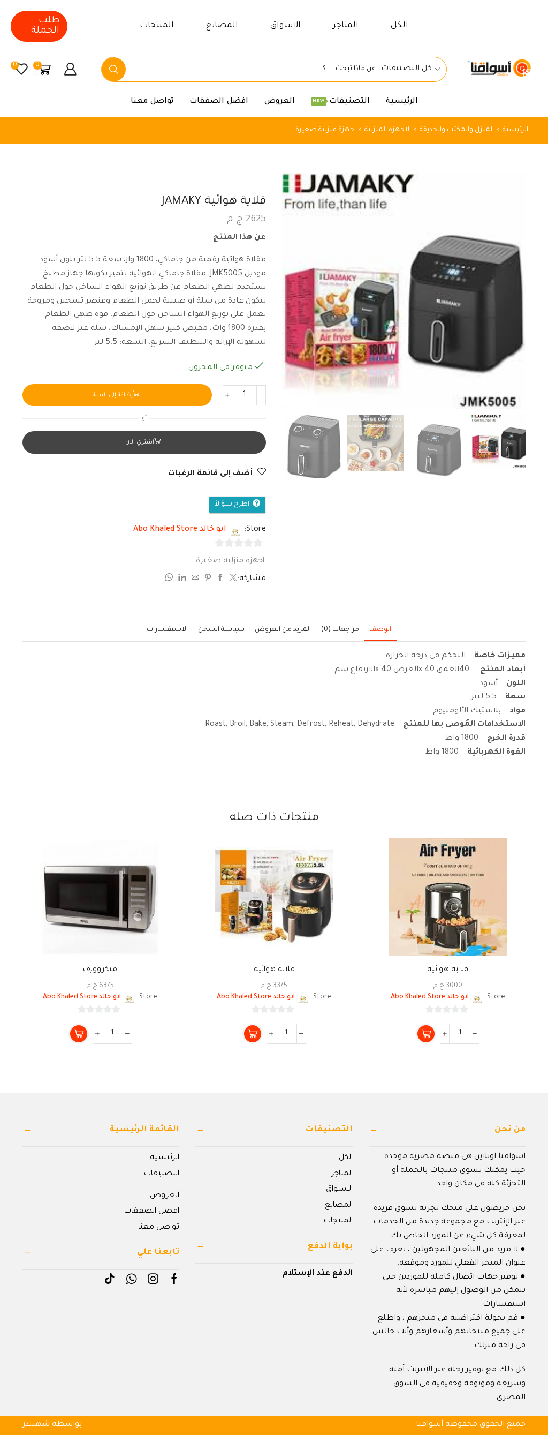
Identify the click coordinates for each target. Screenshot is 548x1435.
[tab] (380, 630)
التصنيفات (341, 101)
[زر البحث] (114, 69)
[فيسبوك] (220, 579)
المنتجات (157, 26)
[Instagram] (153, 1278)
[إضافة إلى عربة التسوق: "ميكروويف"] (78, 1034)
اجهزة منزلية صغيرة (325, 130)
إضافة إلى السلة (113, 395)
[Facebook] (174, 1278)
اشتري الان (139, 442)
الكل (399, 26)
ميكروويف (100, 970)
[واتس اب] (170, 579)
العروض (279, 101)
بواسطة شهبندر (52, 1425)
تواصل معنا (152, 101)
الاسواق (285, 26)
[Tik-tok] (109, 1278)
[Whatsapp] (131, 1278)
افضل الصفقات (218, 101)
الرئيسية (402, 101)
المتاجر (346, 26)
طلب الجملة (45, 26)
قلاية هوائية (447, 970)
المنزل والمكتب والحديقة (457, 130)
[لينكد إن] (182, 579)
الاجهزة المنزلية (387, 130)
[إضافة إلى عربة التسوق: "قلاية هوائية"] (426, 1034)
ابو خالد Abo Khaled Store (179, 529)
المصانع (222, 26)
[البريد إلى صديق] (195, 579)
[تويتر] (232, 579)
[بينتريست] (208, 579)
